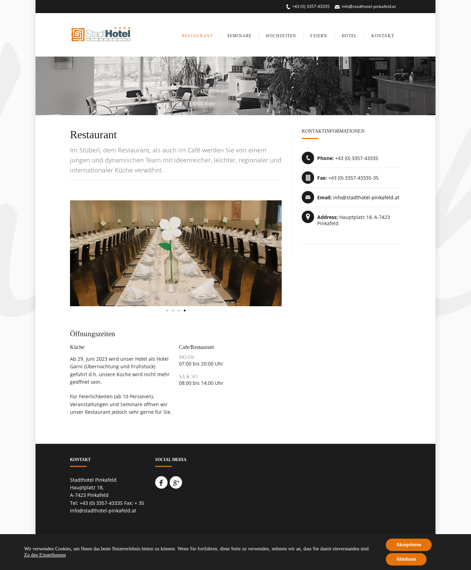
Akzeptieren (408, 544)
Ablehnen (406, 559)
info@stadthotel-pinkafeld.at (369, 6)
